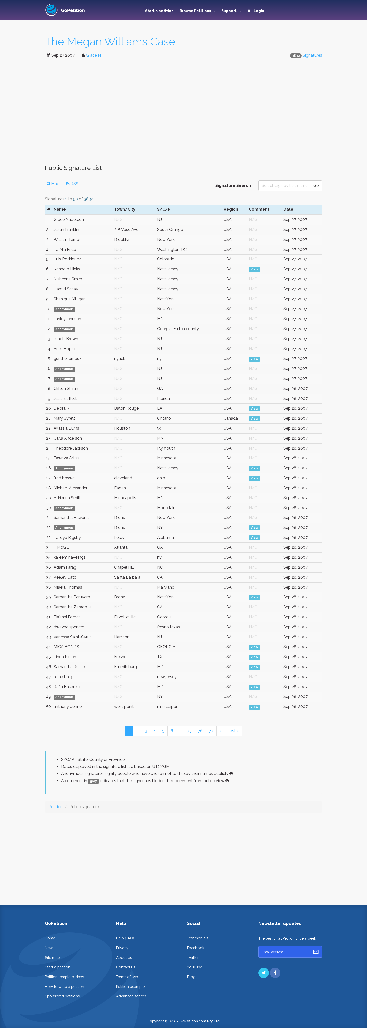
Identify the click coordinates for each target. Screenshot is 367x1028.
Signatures (312, 55)
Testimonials (197, 938)
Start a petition (159, 11)
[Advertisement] (183, 117)
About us (124, 957)
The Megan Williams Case (110, 41)
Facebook (195, 948)
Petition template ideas (64, 977)
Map (54, 183)
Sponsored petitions (62, 996)
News (49, 948)
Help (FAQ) (125, 938)
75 (189, 730)
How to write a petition (64, 986)
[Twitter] (263, 973)
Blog (191, 977)
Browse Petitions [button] (195, 11)
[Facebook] (275, 973)
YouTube (194, 967)
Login (258, 11)
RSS (74, 183)
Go (316, 185)
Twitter (193, 957)
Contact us (125, 967)
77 (211, 730)
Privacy (122, 948)
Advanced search (131, 996)
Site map (52, 957)
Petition (56, 806)
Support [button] (229, 11)
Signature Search (233, 185)
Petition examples (131, 986)
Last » (233, 730)
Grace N (93, 55)
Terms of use (127, 977)
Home (50, 938)
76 (200, 730)
